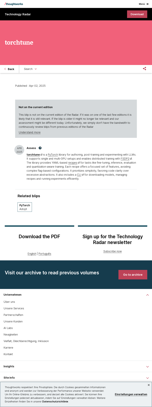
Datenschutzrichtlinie (55, 401)
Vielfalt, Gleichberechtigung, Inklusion (26, 341)
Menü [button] (142, 4)
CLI (79, 174)
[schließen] (148, 385)
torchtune (33, 154)
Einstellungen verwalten (131, 394)
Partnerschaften (13, 314)
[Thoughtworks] (14, 4)
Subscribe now (112, 251)
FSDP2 (125, 158)
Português (44, 253)
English (32, 253)
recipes (72, 162)
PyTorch (53, 154)
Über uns (9, 301)
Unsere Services (14, 308)
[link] (137, 14)
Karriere (8, 347)
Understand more (30, 132)
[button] (40, 147)
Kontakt (8, 354)
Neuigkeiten (11, 334)
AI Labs (8, 328)
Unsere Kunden (13, 321)
